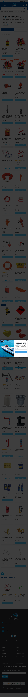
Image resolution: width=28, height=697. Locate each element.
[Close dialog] (26, 340)
